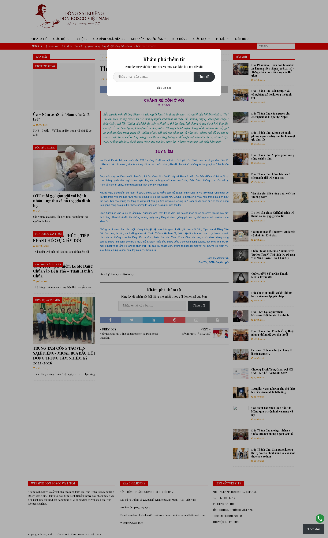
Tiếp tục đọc (164, 87)
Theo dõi (204, 77)
